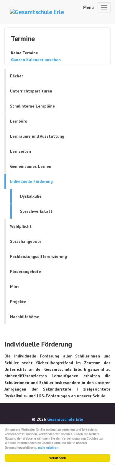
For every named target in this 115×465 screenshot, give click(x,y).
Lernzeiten (20, 151)
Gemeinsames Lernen (30, 166)
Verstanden (57, 458)
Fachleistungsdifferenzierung (38, 256)
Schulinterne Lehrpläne (32, 106)
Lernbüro (18, 121)
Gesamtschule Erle (65, 419)
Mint (14, 286)
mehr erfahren (48, 448)
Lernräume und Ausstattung (37, 136)
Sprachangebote (26, 241)
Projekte (18, 301)
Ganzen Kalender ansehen (36, 59)
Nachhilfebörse (24, 316)
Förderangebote (25, 271)
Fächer (16, 76)
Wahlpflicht (21, 226)
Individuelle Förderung (31, 181)
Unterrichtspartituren (31, 91)
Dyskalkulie (31, 196)
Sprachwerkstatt (36, 211)
